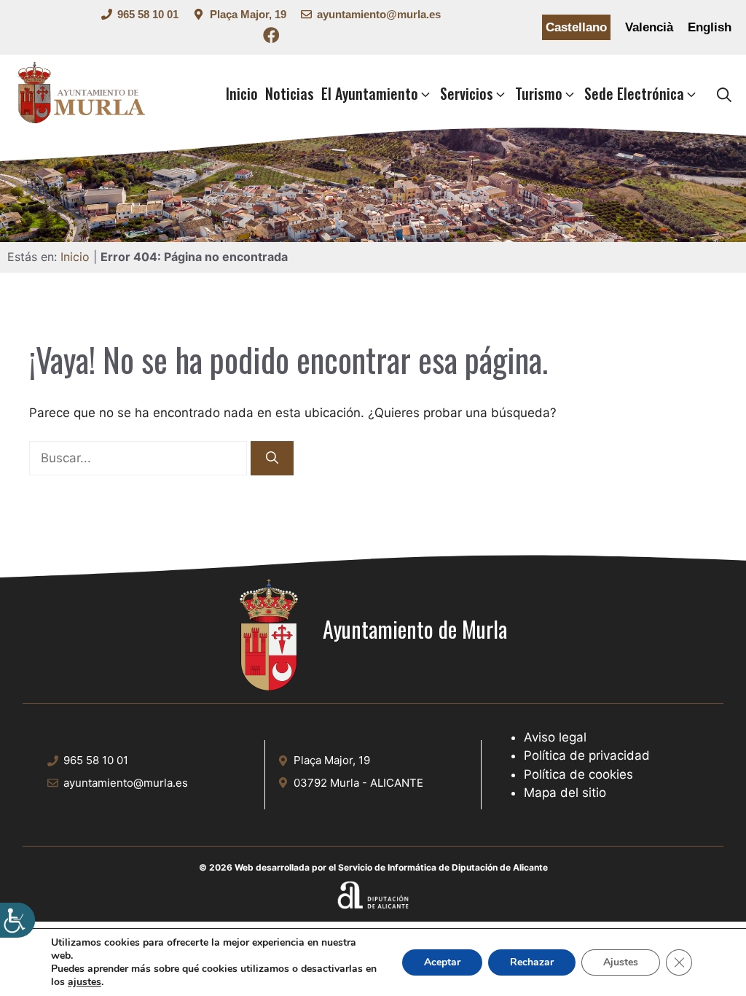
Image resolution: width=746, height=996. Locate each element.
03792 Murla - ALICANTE (358, 783)
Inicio (242, 93)
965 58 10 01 (147, 14)
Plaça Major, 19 (248, 14)
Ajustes (620, 962)
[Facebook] (271, 37)
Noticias (289, 93)
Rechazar (532, 962)
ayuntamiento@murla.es (379, 14)
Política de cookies (578, 774)
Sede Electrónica (634, 93)
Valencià (649, 27)
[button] (724, 94)
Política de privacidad (587, 755)
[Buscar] (272, 458)
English (709, 27)
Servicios (466, 93)
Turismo (538, 93)
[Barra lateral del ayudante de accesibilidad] (17, 920)
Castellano (576, 27)
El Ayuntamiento (369, 93)
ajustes (84, 982)
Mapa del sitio (565, 792)
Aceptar (442, 962)
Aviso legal (555, 737)
